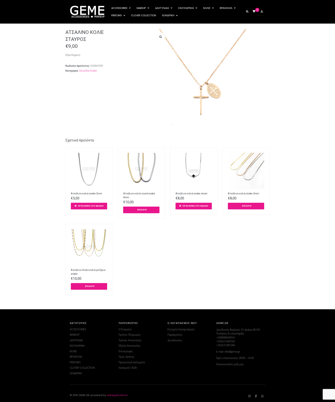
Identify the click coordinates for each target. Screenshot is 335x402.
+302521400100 (225, 341)
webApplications (117, 395)
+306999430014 (225, 337)
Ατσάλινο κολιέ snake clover (191, 193)
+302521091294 (225, 345)
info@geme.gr (232, 351)
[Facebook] (256, 396)
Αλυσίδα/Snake (88, 70)
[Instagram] (249, 396)
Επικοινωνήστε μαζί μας (230, 364)
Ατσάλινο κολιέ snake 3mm (86, 193)
